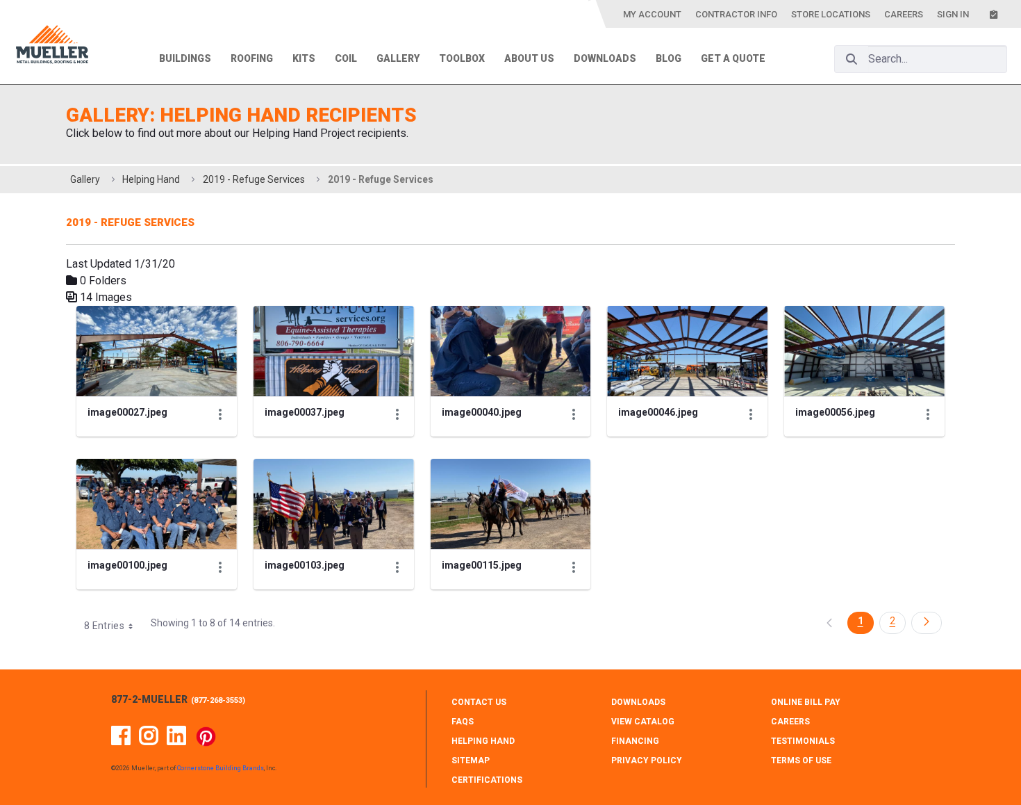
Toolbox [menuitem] (462, 58)
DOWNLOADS (638, 702)
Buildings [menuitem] (185, 58)
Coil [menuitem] (346, 58)
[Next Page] (926, 623)
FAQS (462, 721)
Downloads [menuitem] (605, 58)
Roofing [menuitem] (252, 58)
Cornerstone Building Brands (220, 768)
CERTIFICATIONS (486, 780)
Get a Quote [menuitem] (733, 58)
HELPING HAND (483, 741)
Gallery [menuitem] (398, 58)
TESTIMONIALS (803, 741)
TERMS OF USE (801, 760)
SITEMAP (470, 760)
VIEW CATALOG (642, 721)
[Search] (851, 59)
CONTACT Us (478, 702)
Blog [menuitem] (668, 58)
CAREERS (790, 721)
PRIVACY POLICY (646, 760)
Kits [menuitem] (303, 58)
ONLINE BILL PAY (805, 702)
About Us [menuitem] (529, 58)
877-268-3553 (218, 700)
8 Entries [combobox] (104, 625)
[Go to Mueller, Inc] (52, 46)
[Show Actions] (220, 414)
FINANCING (635, 741)
